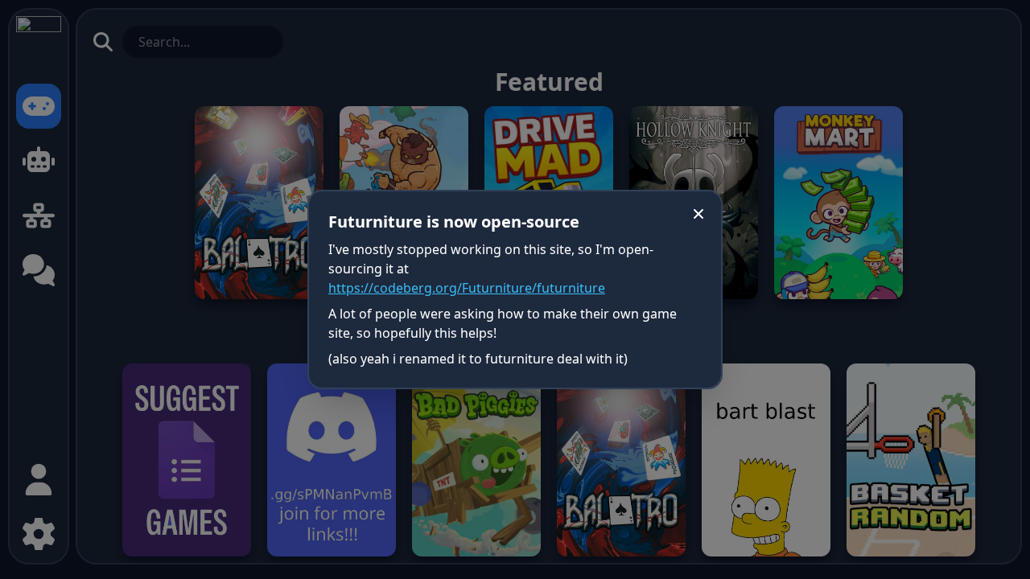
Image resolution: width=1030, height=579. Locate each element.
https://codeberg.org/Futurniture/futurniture (466, 288)
